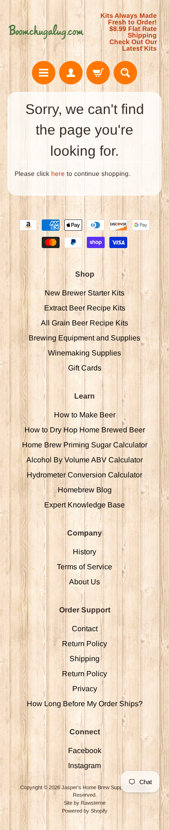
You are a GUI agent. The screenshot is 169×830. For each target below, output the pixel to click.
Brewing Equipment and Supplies (84, 338)
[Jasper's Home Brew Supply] (46, 31)
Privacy (84, 689)
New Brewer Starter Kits (84, 293)
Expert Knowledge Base (84, 505)
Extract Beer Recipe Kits (84, 308)
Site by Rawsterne (85, 803)
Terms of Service (84, 567)
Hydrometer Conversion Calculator (84, 475)
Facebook (84, 751)
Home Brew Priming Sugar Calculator (84, 445)
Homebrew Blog (85, 490)
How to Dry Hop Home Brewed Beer (84, 430)
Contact (85, 629)
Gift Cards (84, 368)
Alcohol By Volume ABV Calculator (84, 460)
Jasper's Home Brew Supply (93, 787)
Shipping (84, 659)
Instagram (84, 766)
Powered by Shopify (85, 811)
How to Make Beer (84, 415)
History (84, 552)
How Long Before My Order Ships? (85, 704)
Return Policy (84, 644)
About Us (84, 582)
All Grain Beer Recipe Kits (84, 323)
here (58, 173)
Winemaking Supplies (84, 353)
